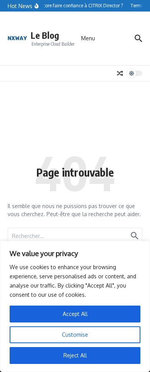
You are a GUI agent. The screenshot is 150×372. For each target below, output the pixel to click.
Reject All (75, 355)
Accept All (75, 314)
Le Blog (45, 35)
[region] (75, 306)
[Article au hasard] (120, 73)
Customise (75, 334)
